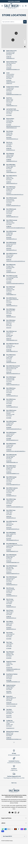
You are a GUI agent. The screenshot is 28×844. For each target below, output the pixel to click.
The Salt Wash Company (8, 840)
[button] (25, 5)
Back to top (14, 782)
